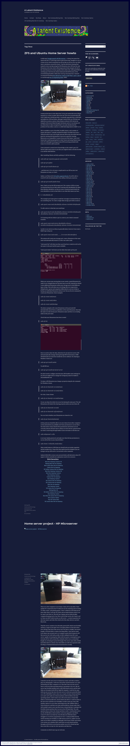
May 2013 (88, 191)
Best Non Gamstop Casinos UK (53, 461)
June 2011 (88, 199)
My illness (38, 18)
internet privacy (98, 134)
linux (31, 510)
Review (88, 108)
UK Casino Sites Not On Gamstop (53, 501)
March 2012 (88, 196)
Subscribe (89, 78)
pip (86, 141)
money (91, 139)
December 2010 (89, 205)
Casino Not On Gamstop (53, 467)
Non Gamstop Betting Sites (55, 18)
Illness (87, 103)
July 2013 (88, 188)
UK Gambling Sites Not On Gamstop (34, 20)
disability (88, 132)
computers (26, 578)
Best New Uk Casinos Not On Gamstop (53, 495)
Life (87, 104)
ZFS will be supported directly (61, 176)
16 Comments (27, 513)
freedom (88, 134)
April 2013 (88, 192)
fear (102, 132)
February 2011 (89, 203)
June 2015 (88, 168)
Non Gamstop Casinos (87, 18)
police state (95, 141)
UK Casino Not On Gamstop (53, 488)
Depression (89, 98)
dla (91, 132)
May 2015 (88, 169)
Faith (87, 101)
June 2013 (88, 189)
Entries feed (89, 216)
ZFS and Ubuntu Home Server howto (50, 53)
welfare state (101, 151)
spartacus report (89, 148)
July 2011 (88, 198)
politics (100, 141)
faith (99, 132)
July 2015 (88, 167)
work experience (89, 153)
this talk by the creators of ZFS (61, 75)
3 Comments (27, 584)
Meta (87, 105)
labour (92, 137)
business (101, 127)
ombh (95, 139)
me (100, 137)
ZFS (25, 511)
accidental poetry (90, 125)
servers (26, 580)
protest (87, 144)
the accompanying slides (56, 77)
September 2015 (90, 165)
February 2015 (89, 172)
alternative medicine (99, 125)
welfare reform (93, 151)
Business (88, 97)
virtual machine (31, 580)
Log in (87, 215)
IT (30, 579)
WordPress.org (89, 219)
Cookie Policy (29, 743)
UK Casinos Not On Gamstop (53, 480)
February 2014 (89, 181)
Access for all (89, 95)
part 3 (79, 75)
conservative (101, 130)
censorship (88, 130)
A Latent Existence (33, 10)
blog (97, 127)
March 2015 (88, 171)
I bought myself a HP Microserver (56, 58)
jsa (103, 134)
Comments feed (90, 217)
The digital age (89, 111)
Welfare (88, 112)
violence (103, 148)
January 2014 (89, 182)
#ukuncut (94, 122)
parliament (100, 139)
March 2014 (88, 179)
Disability (88, 100)
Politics (88, 107)
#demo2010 (88, 122)
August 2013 (89, 186)
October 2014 (89, 174)
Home (26, 18)
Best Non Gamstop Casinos (53, 473)
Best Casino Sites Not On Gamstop (53, 465)
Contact (32, 18)
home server (27, 508)
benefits (92, 127)
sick (104, 146)
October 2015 (89, 164)
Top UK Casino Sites (53, 499)
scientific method (97, 146)
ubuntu (34, 510)
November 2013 (89, 184)
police (90, 141)
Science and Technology (29, 507)
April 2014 (88, 178)
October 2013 (89, 185)
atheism (87, 127)
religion (97, 144)
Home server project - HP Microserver (51, 523)
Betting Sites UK (53, 490)
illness (92, 134)
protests (92, 144)
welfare (87, 151)
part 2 (75, 75)
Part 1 (71, 75)
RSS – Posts (90, 85)
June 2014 (88, 176)
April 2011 (88, 202)
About (44, 18)
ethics (95, 132)
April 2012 (88, 195)
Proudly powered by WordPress (41, 739)
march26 (97, 137)
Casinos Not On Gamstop (53, 477)
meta (87, 139)
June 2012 (88, 193)
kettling (87, 137)
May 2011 (88, 201)
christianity (94, 130)
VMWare (26, 582)
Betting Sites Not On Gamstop (53, 463)
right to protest (89, 146)
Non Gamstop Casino (51, 20)
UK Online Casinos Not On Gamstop (53, 469)
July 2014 (88, 175)
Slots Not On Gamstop (53, 484)
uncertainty (96, 148)
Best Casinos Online (53, 497)
